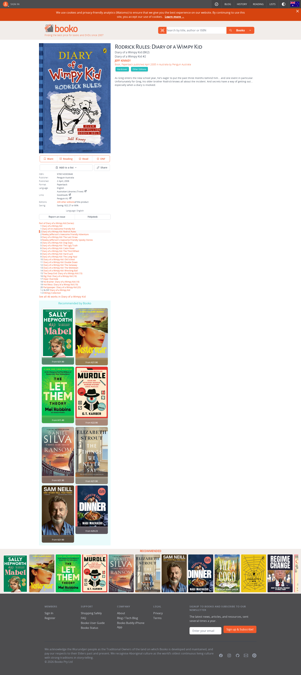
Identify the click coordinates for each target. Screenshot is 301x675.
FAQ (83, 618)
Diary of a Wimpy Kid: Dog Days (57, 242)
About (121, 613)
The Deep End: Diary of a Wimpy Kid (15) (62, 273)
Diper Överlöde (50, 278)
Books (240, 30)
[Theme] (283, 4)
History (242, 4)
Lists (272, 4)
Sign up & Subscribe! (239, 629)
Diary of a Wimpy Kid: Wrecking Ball (60, 270)
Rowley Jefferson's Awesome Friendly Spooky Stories (67, 239)
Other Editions (139, 69)
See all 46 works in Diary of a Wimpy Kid (62, 296)
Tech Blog (131, 618)
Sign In (15, 4)
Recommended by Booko (74, 303)
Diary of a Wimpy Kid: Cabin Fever (58, 248)
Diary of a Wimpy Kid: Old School (59, 259)
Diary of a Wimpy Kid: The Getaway (60, 265)
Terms (157, 618)
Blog (228, 4)
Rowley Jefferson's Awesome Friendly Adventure (65, 234)
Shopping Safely (91, 613)
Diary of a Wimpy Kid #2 (130, 56)
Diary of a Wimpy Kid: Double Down (60, 262)
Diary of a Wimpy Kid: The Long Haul (59, 256)
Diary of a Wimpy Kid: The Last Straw (60, 237)
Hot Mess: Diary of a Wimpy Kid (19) (60, 284)
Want (50, 158)
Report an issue (57, 216)
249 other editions (66, 201)
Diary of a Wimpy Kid (56, 223)
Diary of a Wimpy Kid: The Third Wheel (60, 251)
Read (85, 158)
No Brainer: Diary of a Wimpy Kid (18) (61, 281)
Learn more (174, 17)
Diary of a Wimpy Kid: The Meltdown (60, 267)
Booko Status (89, 628)
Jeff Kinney (123, 61)
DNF (102, 158)
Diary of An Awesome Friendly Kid (58, 228)
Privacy (158, 613)
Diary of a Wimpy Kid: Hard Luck (57, 253)
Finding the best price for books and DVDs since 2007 (74, 35)
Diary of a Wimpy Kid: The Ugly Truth (60, 245)
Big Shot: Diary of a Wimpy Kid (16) (60, 276)
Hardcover (122, 69)
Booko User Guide (93, 623)
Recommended (150, 551)
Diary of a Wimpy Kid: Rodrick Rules (59, 231)
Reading (258, 4)
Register (50, 618)
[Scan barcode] (162, 30)
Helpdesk (93, 216)
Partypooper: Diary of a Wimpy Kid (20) (62, 287)
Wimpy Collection (52, 292)
